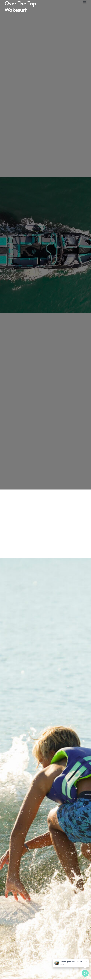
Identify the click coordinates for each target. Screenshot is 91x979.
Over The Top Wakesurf (20, 524)
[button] (84, 2)
